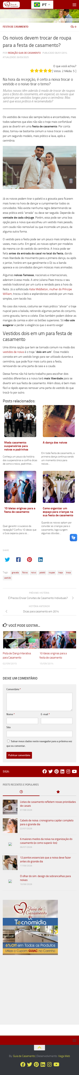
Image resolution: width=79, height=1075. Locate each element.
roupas (52, 572)
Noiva (25, 572)
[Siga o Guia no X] (50, 771)
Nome (10, 714)
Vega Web (64, 1056)
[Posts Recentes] (21, 792)
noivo (33, 572)
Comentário (13, 689)
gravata (15, 572)
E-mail (45, 714)
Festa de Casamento (15, 26)
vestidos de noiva (13, 352)
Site (8, 727)
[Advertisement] (39, 991)
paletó (42, 572)
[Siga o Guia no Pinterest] (56, 771)
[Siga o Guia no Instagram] (68, 771)
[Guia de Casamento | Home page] (14, 4)
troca (68, 572)
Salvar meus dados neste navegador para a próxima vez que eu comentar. (39, 743)
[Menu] (74, 4)
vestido (7, 578)
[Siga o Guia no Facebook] (44, 771)
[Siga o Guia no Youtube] (74, 771)
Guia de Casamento (24, 1056)
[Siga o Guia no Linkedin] (62, 771)
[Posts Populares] (58, 792)
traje (60, 572)
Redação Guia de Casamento (24, 52)
